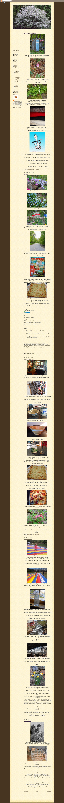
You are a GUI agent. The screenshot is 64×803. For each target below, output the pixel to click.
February (16, 86)
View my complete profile (17, 107)
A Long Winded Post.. (18, 80)
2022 (15, 56)
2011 (15, 91)
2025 (15, 53)
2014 (15, 66)
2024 (15, 54)
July (15, 73)
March (16, 85)
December (16, 67)
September (16, 71)
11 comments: (37, 169)
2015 (15, 65)
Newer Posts (26, 791)
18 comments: (37, 534)
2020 (15, 59)
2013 (15, 88)
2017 (15, 62)
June (16, 74)
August (16, 72)
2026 (15, 51)
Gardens (16, 79)
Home (37, 791)
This (32, 301)
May (16, 76)
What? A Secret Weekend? (17, 78)
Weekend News (17, 82)
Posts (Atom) (30, 793)
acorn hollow (18, 6)
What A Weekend (17, 81)
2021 (15, 57)
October (16, 70)
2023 (15, 55)
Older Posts (49, 791)
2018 (15, 61)
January (16, 87)
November (16, 68)
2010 (15, 92)
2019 (15, 60)
